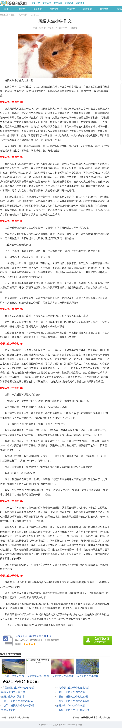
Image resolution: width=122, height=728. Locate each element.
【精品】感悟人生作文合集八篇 (73, 701)
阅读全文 (63, 28)
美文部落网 (57, 725)
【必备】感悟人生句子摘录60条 (73, 710)
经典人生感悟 (8, 710)
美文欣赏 (35, 3)
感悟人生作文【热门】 (13, 696)
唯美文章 (104, 9)
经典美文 (21, 9)
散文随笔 (58, 3)
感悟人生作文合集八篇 (13, 692)
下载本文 (73, 28)
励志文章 (87, 9)
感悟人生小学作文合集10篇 (70, 705)
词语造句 (80, 3)
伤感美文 (37, 9)
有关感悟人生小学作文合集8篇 (18, 687)
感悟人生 (35, 15)
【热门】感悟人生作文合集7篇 (17, 701)
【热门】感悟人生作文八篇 (70, 692)
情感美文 (54, 9)
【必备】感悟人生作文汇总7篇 (72, 696)
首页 (6, 9)
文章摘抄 (47, 3)
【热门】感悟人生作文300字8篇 (18, 705)
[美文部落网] (13, 3)
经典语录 (69, 3)
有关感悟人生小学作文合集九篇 (73, 687)
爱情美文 (71, 9)
